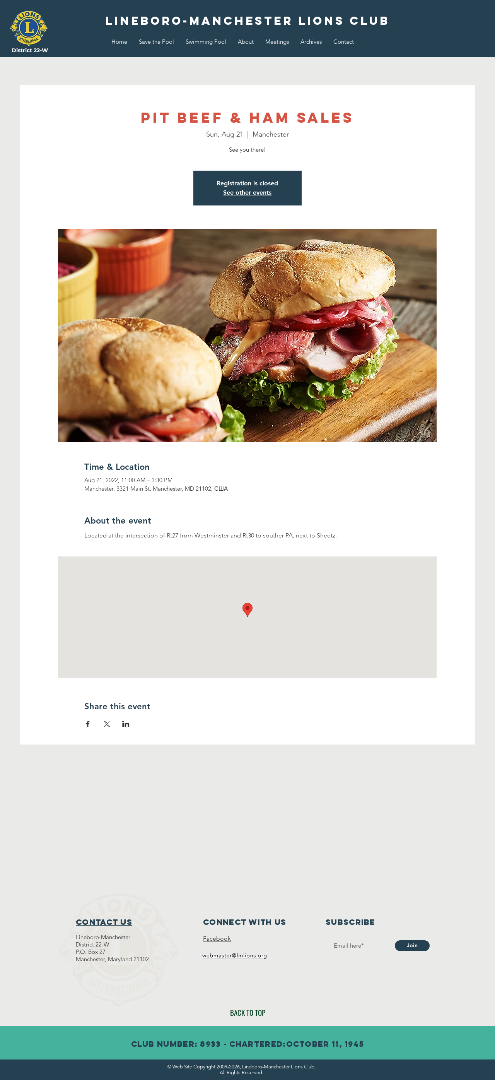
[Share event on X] (107, 724)
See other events (247, 192)
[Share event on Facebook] (88, 724)
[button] (245, 41)
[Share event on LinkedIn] (126, 724)
